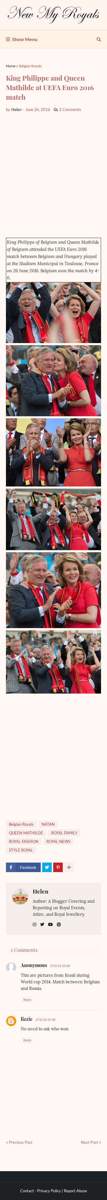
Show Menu (24, 39)
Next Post (89, 1142)
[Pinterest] (58, 867)
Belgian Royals (30, 66)
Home (10, 66)
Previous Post (20, 1142)
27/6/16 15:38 (45, 1019)
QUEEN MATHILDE (26, 832)
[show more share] (69, 867)
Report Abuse (75, 1190)
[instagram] (34, 924)
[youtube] (50, 924)
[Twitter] (47, 867)
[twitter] (42, 924)
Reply (27, 1000)
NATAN (48, 824)
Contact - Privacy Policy (40, 1190)
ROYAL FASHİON (23, 841)
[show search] (99, 39)
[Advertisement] (53, 175)
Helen (40, 891)
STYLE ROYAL (21, 850)
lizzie (26, 1019)
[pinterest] (59, 924)
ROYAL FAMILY (64, 832)
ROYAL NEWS (58, 841)
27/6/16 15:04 (60, 966)
